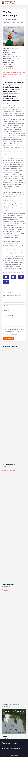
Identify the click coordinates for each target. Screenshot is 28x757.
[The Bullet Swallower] (14, 526)
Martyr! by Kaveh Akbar (9, 464)
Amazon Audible (20, 72)
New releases (20, 22)
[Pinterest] (21, 277)
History (8, 22)
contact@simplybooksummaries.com (12, 748)
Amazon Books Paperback (10, 74)
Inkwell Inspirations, (12, 272)
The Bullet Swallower (8, 584)
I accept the (11, 334)
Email (6, 305)
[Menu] (25, 2)
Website (6, 310)
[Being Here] (14, 721)
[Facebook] (6, 277)
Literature (13, 22)
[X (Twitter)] (13, 277)
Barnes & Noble (20, 272)
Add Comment (8, 315)
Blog (4, 22)
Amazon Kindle (10, 72)
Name (6, 301)
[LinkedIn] (6, 282)
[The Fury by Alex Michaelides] (14, 645)
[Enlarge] (21, 28)
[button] (4, 68)
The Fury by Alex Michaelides (10, 704)
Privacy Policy (14, 334)
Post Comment (9, 338)
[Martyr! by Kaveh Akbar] (14, 406)
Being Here (5, 736)
